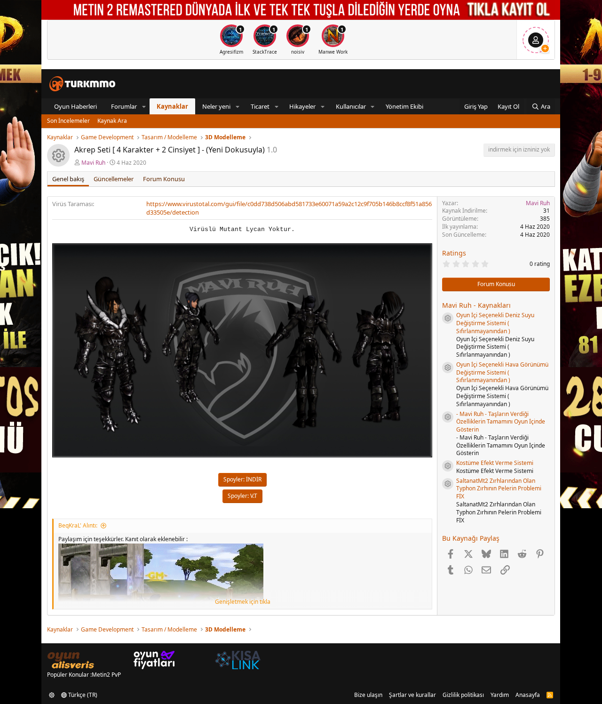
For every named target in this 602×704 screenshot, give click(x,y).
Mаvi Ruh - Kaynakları (476, 305)
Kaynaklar (172, 106)
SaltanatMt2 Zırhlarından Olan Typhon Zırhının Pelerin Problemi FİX (498, 489)
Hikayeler (302, 106)
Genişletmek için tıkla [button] (242, 602)
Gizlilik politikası (463, 695)
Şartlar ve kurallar (412, 695)
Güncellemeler (114, 179)
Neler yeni (216, 106)
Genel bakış (68, 179)
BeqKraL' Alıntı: (77, 525)
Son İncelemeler (68, 121)
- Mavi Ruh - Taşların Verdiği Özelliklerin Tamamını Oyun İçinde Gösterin (500, 422)
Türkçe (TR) (82, 695)
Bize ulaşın (368, 695)
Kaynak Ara (112, 121)
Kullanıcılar (351, 106)
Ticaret (260, 106)
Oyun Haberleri (75, 106)
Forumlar (124, 106)
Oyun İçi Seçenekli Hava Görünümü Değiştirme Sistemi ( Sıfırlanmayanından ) (502, 372)
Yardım (500, 695)
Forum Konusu (164, 179)
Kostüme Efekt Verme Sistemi (494, 463)
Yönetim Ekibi (404, 106)
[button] (144, 106)
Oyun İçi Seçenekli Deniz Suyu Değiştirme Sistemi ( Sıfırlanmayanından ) (495, 323)
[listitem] (231, 39)
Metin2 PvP (106, 675)
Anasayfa (527, 695)
